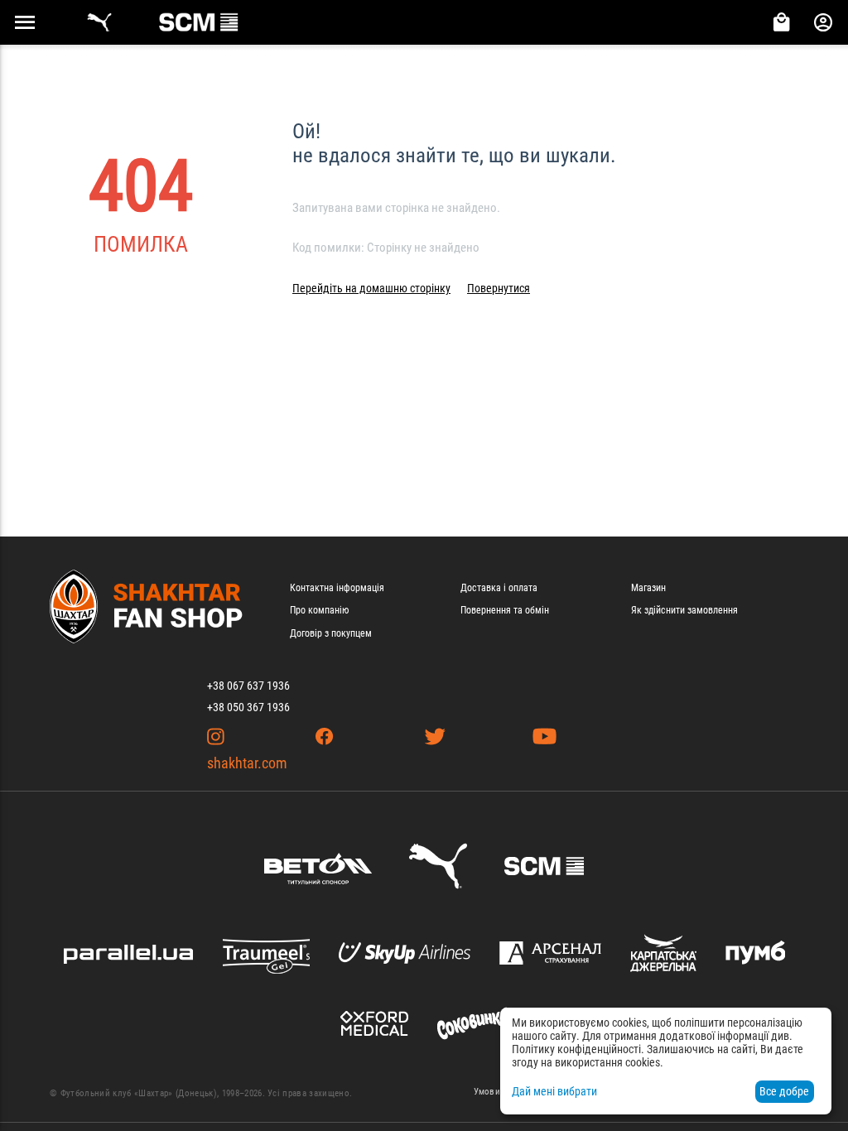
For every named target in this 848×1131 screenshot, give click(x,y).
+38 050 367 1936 (248, 707)
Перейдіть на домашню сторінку (371, 288)
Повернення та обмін (504, 610)
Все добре (784, 1091)
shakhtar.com (247, 763)
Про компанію (319, 610)
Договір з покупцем (331, 633)
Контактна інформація (337, 588)
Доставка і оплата (498, 588)
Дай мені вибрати (554, 1091)
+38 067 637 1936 (248, 685)
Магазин (648, 588)
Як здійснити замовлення (684, 610)
